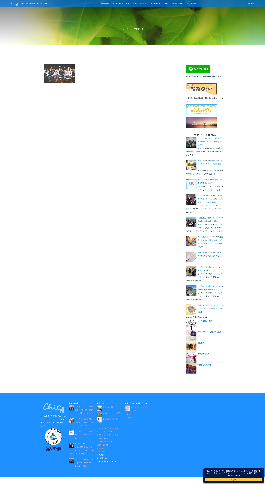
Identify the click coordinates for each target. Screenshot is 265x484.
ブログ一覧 (138, 29)
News (128, 3)
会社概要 (201, 343)
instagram (128, 417)
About (165, 3)
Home (104, 3)
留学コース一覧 (116, 3)
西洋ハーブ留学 (102, 438)
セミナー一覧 (154, 3)
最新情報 (251, 3)
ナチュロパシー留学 (104, 432)
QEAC (50, 423)
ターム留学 (101, 452)
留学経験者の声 (177, 3)
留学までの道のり (139, 3)
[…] (193, 155)
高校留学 (100, 448)
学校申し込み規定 (204, 365)
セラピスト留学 (109, 407)
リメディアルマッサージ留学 (107, 428)
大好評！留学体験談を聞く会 (198, 98)
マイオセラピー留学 (104, 442)
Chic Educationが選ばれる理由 (209, 332)
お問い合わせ (191, 3)
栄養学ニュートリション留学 (107, 435)
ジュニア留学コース (110, 419)
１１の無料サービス (205, 321)
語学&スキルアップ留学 (112, 413)
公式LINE (128, 414)
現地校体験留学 (102, 445)
